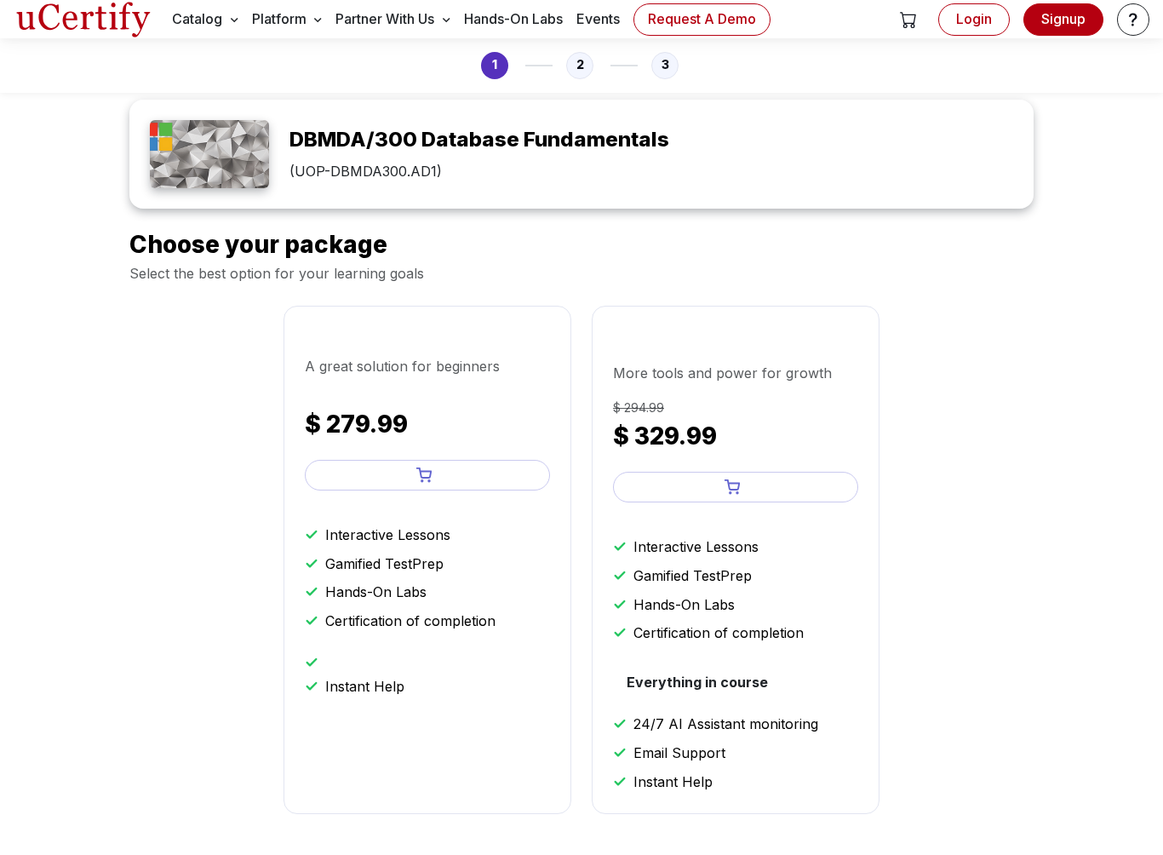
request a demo (702, 18)
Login (974, 18)
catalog (197, 18)
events (598, 18)
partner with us (384, 18)
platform (279, 18)
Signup (1063, 18)
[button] (908, 19)
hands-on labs (513, 18)
